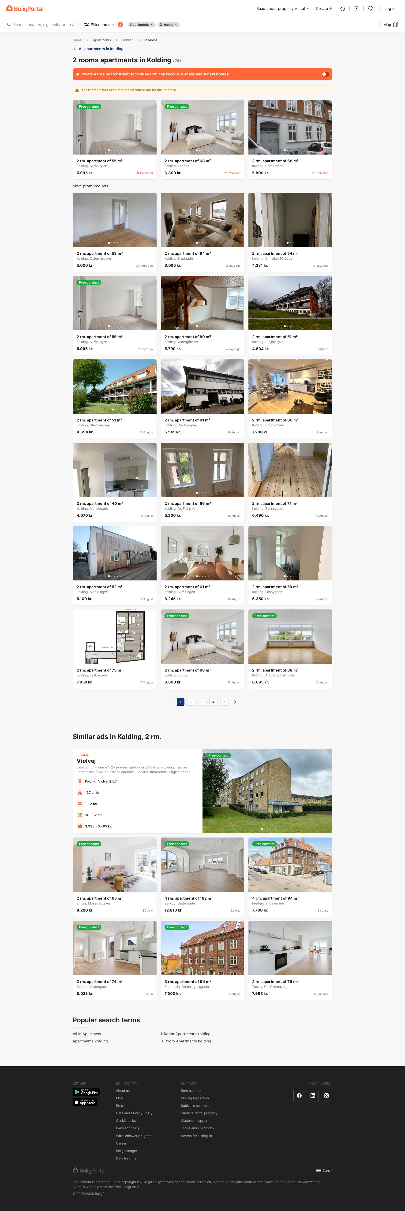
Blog (119, 1098)
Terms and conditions (197, 1128)
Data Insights (126, 1158)
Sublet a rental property (199, 1113)
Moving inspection (195, 1098)
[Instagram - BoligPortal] (326, 1095)
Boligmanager (126, 1151)
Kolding (128, 40)
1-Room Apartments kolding (185, 1033)
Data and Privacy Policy (134, 1113)
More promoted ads (90, 186)
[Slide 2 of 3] (290, 242)
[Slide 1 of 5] (109, 150)
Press (120, 1106)
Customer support (195, 1120)
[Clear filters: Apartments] (151, 24)
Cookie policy (126, 1120)
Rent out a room (193, 1091)
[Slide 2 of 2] (116, 409)
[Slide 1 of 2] (113, 409)
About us (123, 1091)
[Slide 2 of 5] (111, 150)
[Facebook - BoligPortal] (299, 1095)
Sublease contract (195, 1106)
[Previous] (170, 702)
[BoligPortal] (25, 8)
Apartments (102, 40)
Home (77, 40)
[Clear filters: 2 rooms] (175, 24)
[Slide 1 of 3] (287, 242)
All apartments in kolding (101, 48)
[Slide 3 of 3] (293, 242)
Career (121, 1143)
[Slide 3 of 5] (114, 150)
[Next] (235, 702)
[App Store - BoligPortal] (85, 1102)
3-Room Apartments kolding (186, 1041)
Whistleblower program (133, 1136)
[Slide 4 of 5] (117, 150)
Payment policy (128, 1128)
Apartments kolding (90, 1041)
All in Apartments (88, 1033)
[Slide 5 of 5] (120, 150)
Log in (389, 8)
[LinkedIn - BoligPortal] (313, 1095)
